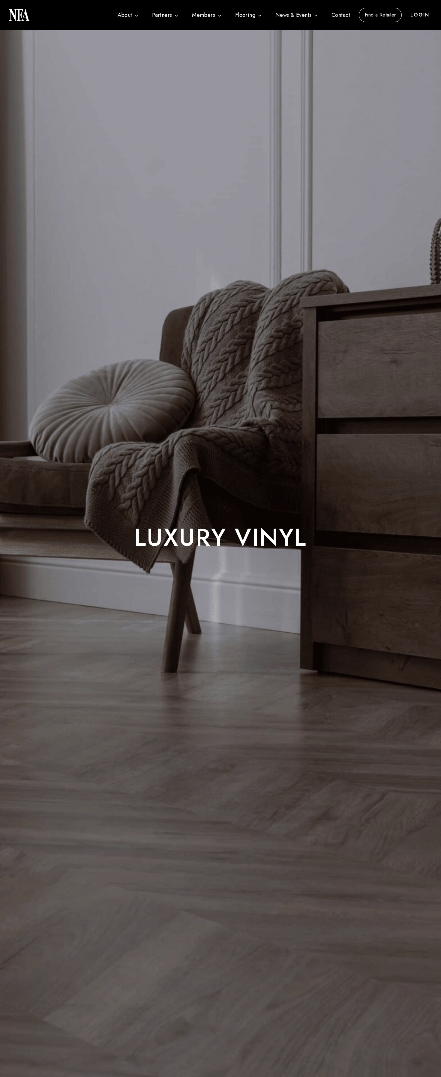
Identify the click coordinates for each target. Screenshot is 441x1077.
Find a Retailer (380, 14)
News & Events (293, 15)
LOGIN (419, 14)
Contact (341, 15)
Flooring (245, 15)
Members (203, 15)
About (125, 15)
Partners (162, 15)
